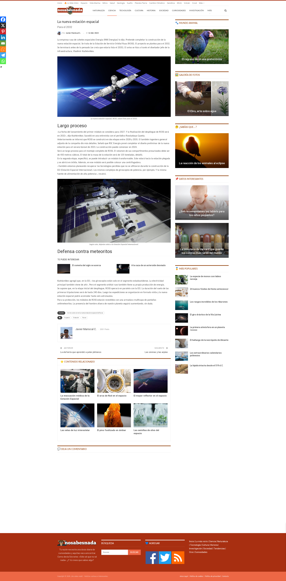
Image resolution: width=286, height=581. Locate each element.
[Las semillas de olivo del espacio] (151, 415)
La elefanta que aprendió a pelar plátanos (80, 352)
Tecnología (125, 11)
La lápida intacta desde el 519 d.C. (206, 365)
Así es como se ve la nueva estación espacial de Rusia (85, 313)
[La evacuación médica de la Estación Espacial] (77, 381)
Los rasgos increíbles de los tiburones (209, 302)
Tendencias (219, 548)
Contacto (225, 576)
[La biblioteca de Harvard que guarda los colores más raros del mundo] (202, 240)
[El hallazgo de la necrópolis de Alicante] (181, 343)
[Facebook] (3, 19)
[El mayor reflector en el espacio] (151, 381)
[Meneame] (3, 49)
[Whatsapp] (3, 61)
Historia (151, 11)
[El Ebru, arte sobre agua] (202, 98)
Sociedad (163, 11)
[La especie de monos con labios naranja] (181, 280)
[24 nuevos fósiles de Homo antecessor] (181, 292)
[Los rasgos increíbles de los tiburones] (181, 305)
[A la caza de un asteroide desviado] (123, 269)
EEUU (179, 3)
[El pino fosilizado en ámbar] (114, 415)
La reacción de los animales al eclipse (202, 163)
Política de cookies (196, 576)
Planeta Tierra (141, 3)
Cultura (139, 11)
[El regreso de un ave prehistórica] (202, 46)
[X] (3, 25)
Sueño (130, 3)
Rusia (84, 317)
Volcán (187, 3)
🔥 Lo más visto (71, 3)
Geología (121, 3)
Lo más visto (201, 541)
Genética (171, 3)
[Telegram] (3, 55)
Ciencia (112, 11)
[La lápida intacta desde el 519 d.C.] (181, 369)
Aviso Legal (184, 576)
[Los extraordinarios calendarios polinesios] (181, 356)
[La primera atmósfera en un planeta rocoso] (181, 330)
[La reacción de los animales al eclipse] (202, 150)
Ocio (191, 552)
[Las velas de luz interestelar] (77, 415)
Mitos (105, 3)
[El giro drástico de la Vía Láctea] (181, 318)
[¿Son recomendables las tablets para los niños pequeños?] (202, 202)
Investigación (196, 11)
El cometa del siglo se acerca (86, 265)
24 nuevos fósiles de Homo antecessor (209, 289)
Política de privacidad (212, 576)
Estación (76, 317)
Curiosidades (179, 11)
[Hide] (1, 67)
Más (201, 3)
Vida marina (95, 3)
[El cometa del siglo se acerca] (63, 269)
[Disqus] (114, 492)
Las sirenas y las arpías (156, 352)
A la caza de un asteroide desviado (148, 265)
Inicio (59, 3)
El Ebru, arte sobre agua (202, 111)
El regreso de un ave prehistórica (202, 59)
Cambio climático (157, 3)
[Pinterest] (3, 31)
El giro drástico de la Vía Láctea (205, 314)
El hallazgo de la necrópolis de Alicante (209, 340)
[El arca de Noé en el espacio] (114, 381)
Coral (194, 3)
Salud (112, 3)
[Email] (3, 43)
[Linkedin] (3, 37)
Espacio (84, 3)
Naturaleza (99, 11)
